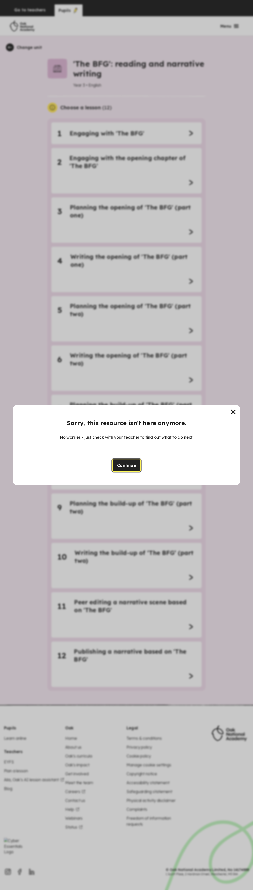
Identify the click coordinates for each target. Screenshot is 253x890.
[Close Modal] (233, 412)
